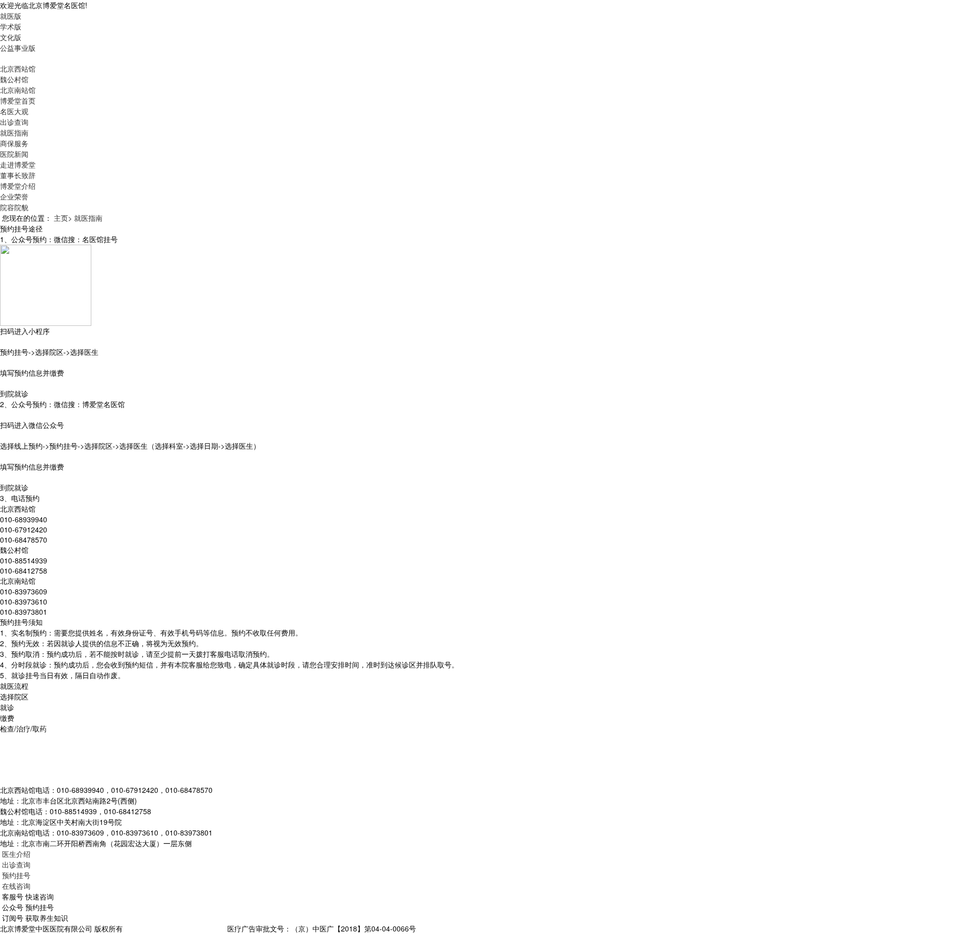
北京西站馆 (18, 68)
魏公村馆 (14, 79)
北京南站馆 (18, 90)
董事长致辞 (18, 175)
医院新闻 (14, 154)
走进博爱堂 (18, 164)
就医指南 (14, 132)
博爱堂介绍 (18, 186)
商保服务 (14, 143)
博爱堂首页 (18, 100)
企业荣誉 (14, 196)
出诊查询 (14, 122)
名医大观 (14, 111)
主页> (63, 218)
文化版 (10, 37)
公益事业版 (18, 48)
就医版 (10, 16)
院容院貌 (14, 207)
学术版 (10, 26)
